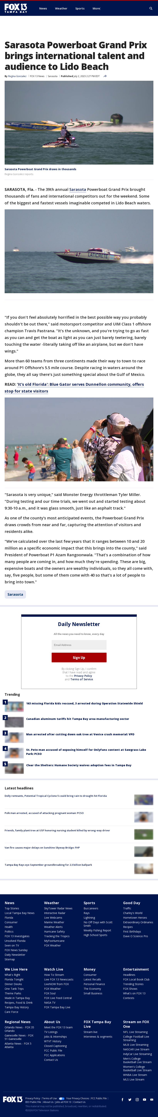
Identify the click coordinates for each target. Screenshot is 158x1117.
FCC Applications (54, 1055)
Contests (128, 998)
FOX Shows (130, 988)
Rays (87, 913)
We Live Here (16, 969)
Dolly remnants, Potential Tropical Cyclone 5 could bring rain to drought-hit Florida (56, 796)
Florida (9, 917)
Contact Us (51, 1060)
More (96, 8)
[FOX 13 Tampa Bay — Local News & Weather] (17, 8)
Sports (89, 902)
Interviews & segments (98, 1036)
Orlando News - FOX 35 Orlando (19, 1029)
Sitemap (10, 959)
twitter (130, 1100)
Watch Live (53, 969)
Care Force (11, 1012)
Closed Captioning (55, 1046)
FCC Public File (53, 1050)
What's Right (12, 975)
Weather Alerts (53, 927)
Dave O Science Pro (135, 936)
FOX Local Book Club (136, 979)
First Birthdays (132, 931)
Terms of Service (81, 679)
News (9, 902)
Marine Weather (54, 922)
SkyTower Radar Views (58, 908)
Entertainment (136, 969)
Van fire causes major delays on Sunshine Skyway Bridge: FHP (42, 847)
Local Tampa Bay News (19, 913)
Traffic (127, 908)
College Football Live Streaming (136, 1038)
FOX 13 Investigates (17, 936)
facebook (122, 1100)
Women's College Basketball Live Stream (137, 1068)
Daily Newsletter (15, 954)
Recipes (128, 927)
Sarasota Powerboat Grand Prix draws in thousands (40, 169)
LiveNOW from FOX (56, 984)
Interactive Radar (54, 913)
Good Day (131, 902)
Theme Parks (13, 993)
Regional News (17, 1021)
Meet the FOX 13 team (58, 1027)
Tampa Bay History (17, 1007)
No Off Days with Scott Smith (98, 924)
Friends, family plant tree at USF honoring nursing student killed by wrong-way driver (57, 830)
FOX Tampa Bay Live (57, 1007)
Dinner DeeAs (13, 984)
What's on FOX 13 (134, 993)
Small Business (93, 993)
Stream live (90, 1032)
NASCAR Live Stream (136, 1049)
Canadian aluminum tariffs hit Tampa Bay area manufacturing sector (77, 719)
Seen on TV (12, 945)
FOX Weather (52, 945)
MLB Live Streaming (135, 1044)
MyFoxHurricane (54, 941)
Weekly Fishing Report (97, 930)
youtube (144, 1100)
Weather (51, 902)
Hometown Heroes (135, 917)
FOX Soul (49, 993)
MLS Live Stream (133, 1079)
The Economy (92, 988)
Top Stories (12, 908)
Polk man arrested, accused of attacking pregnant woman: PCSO (44, 813)
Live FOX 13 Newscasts (58, 979)
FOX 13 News (37, 76)
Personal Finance (94, 984)
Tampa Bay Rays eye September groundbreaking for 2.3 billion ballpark (48, 864)
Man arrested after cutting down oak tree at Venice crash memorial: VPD (80, 734)
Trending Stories (133, 984)
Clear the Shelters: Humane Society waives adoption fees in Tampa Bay (78, 765)
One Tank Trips (14, 988)
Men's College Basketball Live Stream (137, 1060)
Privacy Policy (83, 676)
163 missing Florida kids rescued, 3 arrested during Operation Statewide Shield (84, 703)
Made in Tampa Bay (17, 998)
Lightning (89, 917)
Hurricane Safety (54, 931)
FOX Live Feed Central (58, 998)
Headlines (129, 975)
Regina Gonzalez (17, 76)
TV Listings (51, 1032)
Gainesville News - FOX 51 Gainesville (19, 1037)
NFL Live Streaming (135, 1032)
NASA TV (49, 1002)
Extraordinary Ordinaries (138, 922)
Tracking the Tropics (57, 936)
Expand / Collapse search (151, 8)
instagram (137, 1100)
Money (89, 969)
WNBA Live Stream (135, 1075)
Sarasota (52, 76)
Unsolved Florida (15, 941)
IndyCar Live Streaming (137, 1054)
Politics (9, 931)
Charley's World (132, 913)
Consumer (11, 922)
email (152, 1100)
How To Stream (54, 975)
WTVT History (52, 1041)
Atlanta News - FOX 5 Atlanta (18, 1045)
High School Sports (95, 935)
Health (9, 927)
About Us (52, 1021)
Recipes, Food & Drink (19, 1002)
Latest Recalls (92, 979)
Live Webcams (53, 917)
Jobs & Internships (55, 1036)
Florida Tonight (14, 979)
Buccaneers (91, 908)
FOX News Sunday (16, 950)
